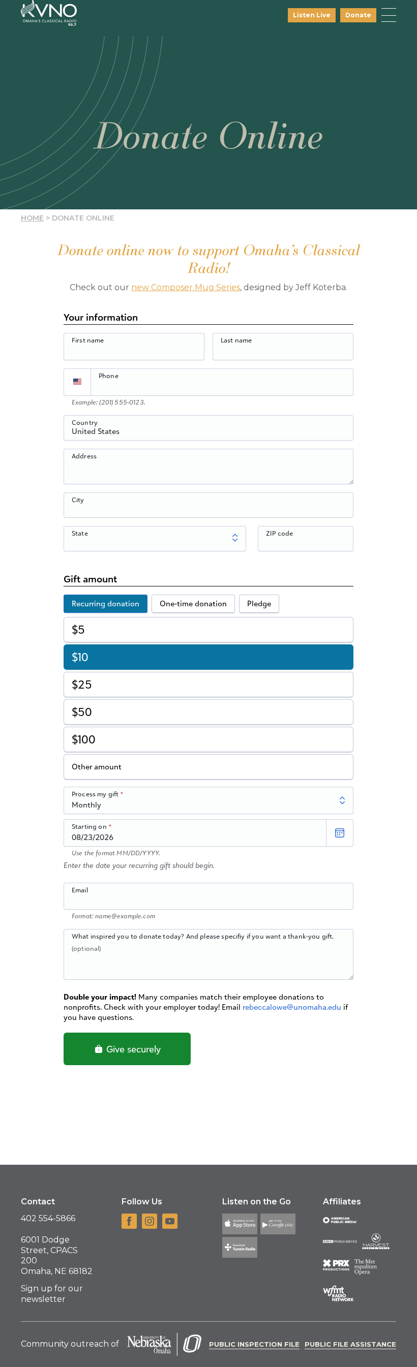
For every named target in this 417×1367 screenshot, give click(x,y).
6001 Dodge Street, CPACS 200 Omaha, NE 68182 (57, 1255)
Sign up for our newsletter (52, 1294)
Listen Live (312, 15)
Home (32, 218)
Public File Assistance (350, 1344)
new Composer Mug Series (185, 287)
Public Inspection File (254, 1344)
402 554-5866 (48, 1218)
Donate (358, 15)
